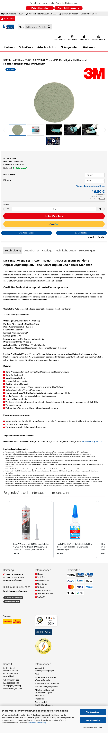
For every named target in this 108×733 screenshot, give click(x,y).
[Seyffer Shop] (8, 27)
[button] (7, 209)
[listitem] (30, 529)
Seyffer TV (41, 597)
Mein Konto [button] (9, 18)
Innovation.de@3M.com (92, 441)
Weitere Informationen (92, 727)
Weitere (88, 47)
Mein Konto (72, 39)
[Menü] (56, 617)
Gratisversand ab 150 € (13, 13)
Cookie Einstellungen (44, 705)
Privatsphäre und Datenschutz (47, 683)
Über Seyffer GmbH (89, 13)
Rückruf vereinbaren (69, 13)
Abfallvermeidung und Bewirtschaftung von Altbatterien (44, 693)
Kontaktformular (12, 601)
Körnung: (7, 180)
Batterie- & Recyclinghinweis (46, 686)
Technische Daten (65, 250)
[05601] (54, 102)
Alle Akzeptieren (93, 712)
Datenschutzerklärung (37, 722)
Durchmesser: (9, 174)
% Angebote (69, 47)
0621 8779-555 (14, 574)
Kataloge (47, 250)
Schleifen (25, 47)
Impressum (39, 699)
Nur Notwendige (93, 720)
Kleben (8, 47)
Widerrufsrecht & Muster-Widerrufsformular (45, 678)
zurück (11, 69)
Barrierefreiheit (41, 702)
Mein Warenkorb (44, 590)
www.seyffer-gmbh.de (12, 688)
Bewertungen (87, 250)
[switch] (51, 623)
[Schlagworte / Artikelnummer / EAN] (49, 27)
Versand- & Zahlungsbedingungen (44, 669)
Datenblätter (31, 250)
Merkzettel (84, 39)
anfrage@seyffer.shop (12, 685)
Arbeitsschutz (46, 47)
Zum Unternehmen (45, 593)
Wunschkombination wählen (90, 186)
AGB (37, 674)
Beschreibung (13, 250)
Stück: (6, 204)
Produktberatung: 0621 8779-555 (42, 13)
